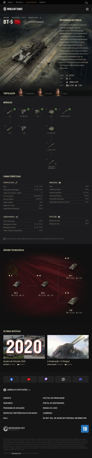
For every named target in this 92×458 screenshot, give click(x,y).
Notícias (6, 364)
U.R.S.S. (24, 18)
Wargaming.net (16, 453)
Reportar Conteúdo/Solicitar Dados (20, 413)
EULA (5, 418)
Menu (87, 9)
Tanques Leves (33, 18)
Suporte (7, 398)
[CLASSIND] (85, 429)
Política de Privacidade (53, 398)
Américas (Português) (17, 390)
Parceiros (8, 403)
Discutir (22, 364)
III (40, 18)
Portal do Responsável (53, 403)
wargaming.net (14, 429)
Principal (6, 18)
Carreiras (47, 413)
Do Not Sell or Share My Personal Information (64, 418)
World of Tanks (13, 9)
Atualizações (51, 364)
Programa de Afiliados (13, 408)
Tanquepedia (15, 18)
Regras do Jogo (50, 408)
